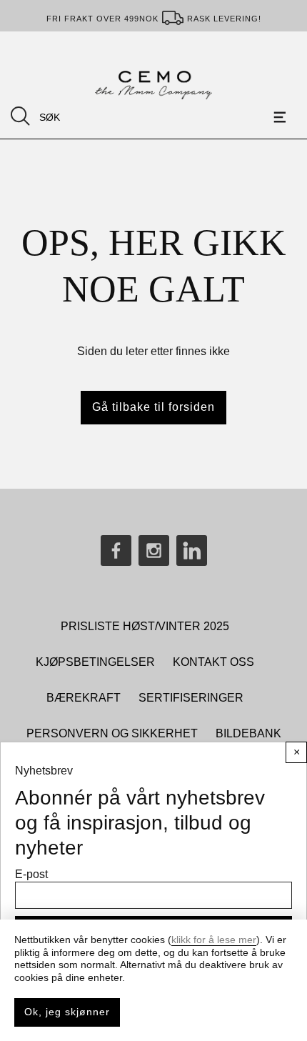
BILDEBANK (248, 733)
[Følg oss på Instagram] (154, 550)
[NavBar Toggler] (282, 117)
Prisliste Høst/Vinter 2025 (145, 626)
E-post (31, 874)
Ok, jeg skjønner (67, 1011)
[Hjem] (153, 85)
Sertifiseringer (191, 698)
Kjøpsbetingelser (95, 662)
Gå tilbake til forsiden (153, 407)
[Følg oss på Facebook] (116, 550)
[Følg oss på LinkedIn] (191, 550)
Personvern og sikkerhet (112, 733)
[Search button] (20, 116)
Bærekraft (83, 698)
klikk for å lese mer (213, 939)
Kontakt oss (213, 662)
